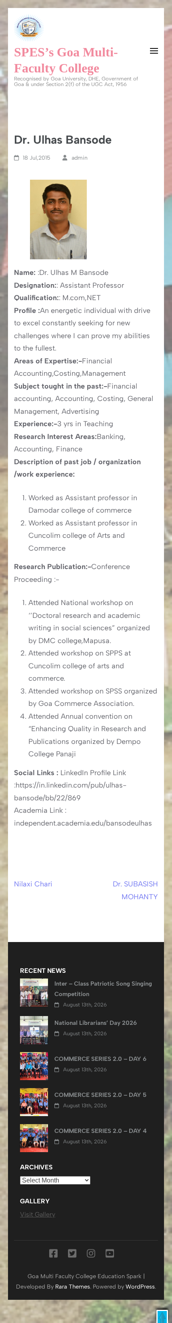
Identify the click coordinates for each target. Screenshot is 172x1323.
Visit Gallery (37, 1214)
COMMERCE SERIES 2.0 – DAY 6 (100, 1058)
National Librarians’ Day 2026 (95, 1022)
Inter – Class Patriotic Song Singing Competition (103, 989)
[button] (162, 1316)
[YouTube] (110, 1255)
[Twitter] (72, 1255)
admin (80, 157)
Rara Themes (72, 1286)
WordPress (140, 1286)
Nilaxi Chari (33, 884)
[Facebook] (53, 1255)
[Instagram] (91, 1255)
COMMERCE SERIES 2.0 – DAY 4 (100, 1131)
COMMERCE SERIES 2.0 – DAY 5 (100, 1094)
